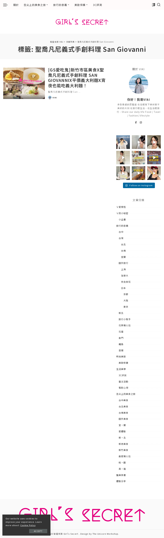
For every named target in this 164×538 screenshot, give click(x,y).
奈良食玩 (126, 281)
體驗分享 (121, 481)
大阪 (125, 300)
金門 (121, 337)
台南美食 (123, 412)
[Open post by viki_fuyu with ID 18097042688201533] (138, 158)
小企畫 (122, 219)
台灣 (121, 238)
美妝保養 (123, 362)
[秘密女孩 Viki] (82, 22)
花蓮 (121, 331)
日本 (123, 288)
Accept (38, 531)
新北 (121, 313)
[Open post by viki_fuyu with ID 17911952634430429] (138, 173)
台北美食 (123, 406)
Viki (55, 97)
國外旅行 (123, 263)
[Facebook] (136, 122)
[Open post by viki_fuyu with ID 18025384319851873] (123, 173)
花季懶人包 (125, 325)
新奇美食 (123, 443)
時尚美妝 (121, 356)
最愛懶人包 (125, 456)
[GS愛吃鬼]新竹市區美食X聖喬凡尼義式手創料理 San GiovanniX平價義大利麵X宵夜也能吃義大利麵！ (77, 77)
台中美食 (123, 400)
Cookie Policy (28, 525)
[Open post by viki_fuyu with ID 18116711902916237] (154, 173)
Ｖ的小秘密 (122, 213)
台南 (123, 250)
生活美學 (121, 369)
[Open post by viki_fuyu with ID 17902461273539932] (123, 158)
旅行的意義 (122, 225)
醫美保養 (121, 475)
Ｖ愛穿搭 (121, 207)
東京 (125, 306)
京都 (125, 294)
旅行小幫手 (125, 319)
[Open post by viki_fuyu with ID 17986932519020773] (138, 142)
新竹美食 (123, 450)
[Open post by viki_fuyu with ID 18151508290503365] (154, 158)
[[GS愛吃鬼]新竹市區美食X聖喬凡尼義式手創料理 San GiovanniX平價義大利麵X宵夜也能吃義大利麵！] (24, 83)
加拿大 (124, 275)
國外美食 (123, 418)
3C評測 (123, 375)
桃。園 (122, 462)
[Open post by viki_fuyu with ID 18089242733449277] (154, 142)
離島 (121, 344)
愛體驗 (122, 431)
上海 (123, 269)
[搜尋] (159, 5)
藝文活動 (123, 381)
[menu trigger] (7, 5)
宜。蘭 (122, 425)
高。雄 (122, 468)
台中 (121, 231)
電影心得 (123, 387)
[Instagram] (141, 122)
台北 (123, 244)
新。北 (122, 437)
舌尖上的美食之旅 (125, 394)
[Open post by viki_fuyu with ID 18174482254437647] (123, 142)
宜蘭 (123, 256)
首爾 (121, 350)
